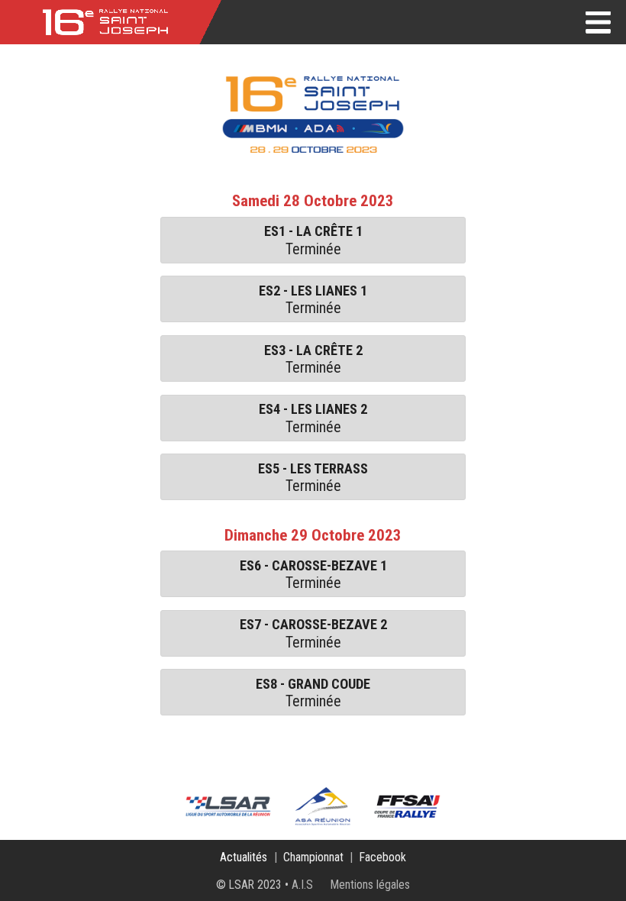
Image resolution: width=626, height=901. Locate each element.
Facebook (383, 857)
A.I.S (302, 884)
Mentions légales (370, 884)
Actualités (243, 857)
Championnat (313, 857)
